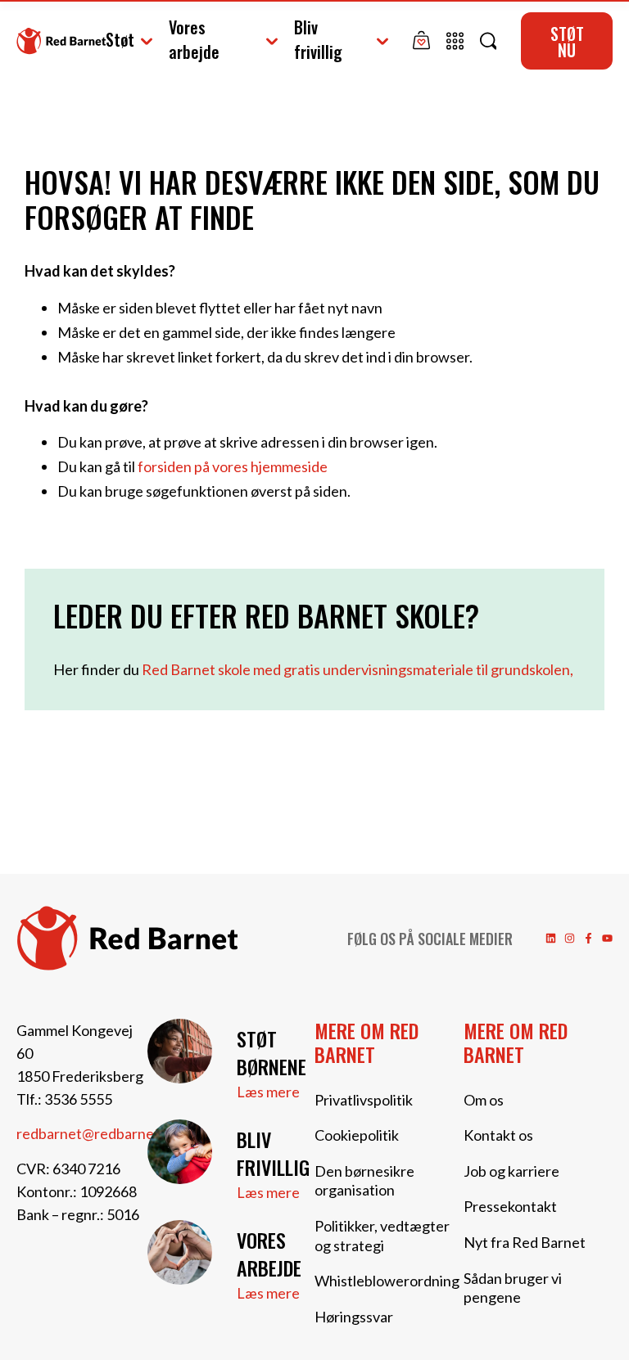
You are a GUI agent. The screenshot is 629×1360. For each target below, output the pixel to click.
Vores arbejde (194, 39)
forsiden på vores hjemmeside (233, 466)
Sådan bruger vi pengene (513, 1288)
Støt (120, 39)
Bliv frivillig (318, 39)
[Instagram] (569, 938)
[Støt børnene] (179, 1051)
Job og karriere (511, 1171)
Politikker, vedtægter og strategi (382, 1235)
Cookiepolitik (356, 1135)
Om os (484, 1100)
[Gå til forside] (61, 40)
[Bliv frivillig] (179, 1151)
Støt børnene (271, 1052)
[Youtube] (607, 938)
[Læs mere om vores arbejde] (179, 1252)
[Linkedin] (550, 938)
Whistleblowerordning (386, 1281)
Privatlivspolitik (363, 1100)
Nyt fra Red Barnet (525, 1242)
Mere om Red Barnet (366, 1042)
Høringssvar (353, 1317)
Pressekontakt (510, 1206)
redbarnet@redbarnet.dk (97, 1133)
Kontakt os (498, 1135)
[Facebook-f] (588, 938)
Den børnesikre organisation (364, 1181)
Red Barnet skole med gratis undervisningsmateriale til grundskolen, (357, 669)
